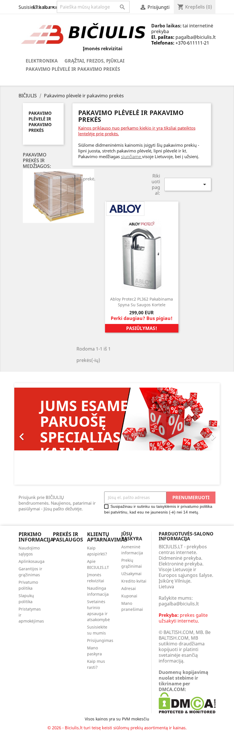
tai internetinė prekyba (182, 29)
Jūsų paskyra (131, 536)
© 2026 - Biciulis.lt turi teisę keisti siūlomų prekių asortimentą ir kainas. (117, 727)
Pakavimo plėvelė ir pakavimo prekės (73, 69)
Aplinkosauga (32, 561)
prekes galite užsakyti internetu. (183, 618)
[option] (117, 436)
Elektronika (42, 61)
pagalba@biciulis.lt (195, 37)
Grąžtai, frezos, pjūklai (94, 61)
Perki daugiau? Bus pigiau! (141, 318)
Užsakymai (131, 573)
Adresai (128, 588)
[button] (29, 434)
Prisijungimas (100, 640)
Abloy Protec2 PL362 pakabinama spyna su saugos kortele (141, 301)
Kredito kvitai (133, 581)
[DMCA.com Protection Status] (187, 702)
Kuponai (129, 596)
